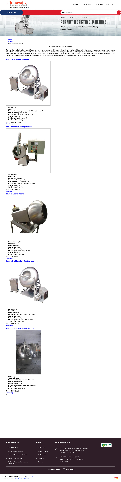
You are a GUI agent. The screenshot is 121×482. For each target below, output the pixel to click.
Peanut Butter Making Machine (17, 455)
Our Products (99, 4)
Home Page (76, 4)
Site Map (40, 462)
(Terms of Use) (29, 476)
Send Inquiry (9, 124)
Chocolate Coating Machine (17, 59)
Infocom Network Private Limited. (22, 478)
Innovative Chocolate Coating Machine (21, 261)
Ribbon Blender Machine (15, 451)
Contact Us (109, 4)
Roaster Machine (13, 448)
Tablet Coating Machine (15, 458)
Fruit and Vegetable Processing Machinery (18, 463)
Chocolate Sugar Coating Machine (20, 328)
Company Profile (87, 4)
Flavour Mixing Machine (15, 194)
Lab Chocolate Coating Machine (19, 127)
